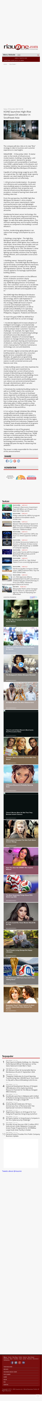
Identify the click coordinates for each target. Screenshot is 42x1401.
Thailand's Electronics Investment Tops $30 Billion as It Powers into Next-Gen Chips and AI (25, 509)
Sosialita (16, 1359)
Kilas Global (12, 64)
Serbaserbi (7, 1360)
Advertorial (7, 60)
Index (22, 60)
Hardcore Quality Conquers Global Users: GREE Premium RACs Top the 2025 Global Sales (26, 570)
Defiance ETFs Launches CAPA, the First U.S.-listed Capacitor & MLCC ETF (25, 536)
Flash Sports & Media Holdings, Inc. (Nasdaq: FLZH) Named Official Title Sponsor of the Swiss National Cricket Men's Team (22, 1064)
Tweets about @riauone (12, 1171)
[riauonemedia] (12, 1362)
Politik (20, 1357)
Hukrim (25, 1357)
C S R (19, 60)
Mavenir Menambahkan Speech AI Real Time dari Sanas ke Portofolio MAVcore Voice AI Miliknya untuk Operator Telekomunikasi (25, 526)
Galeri (12, 60)
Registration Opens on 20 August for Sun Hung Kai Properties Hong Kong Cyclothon (21, 1113)
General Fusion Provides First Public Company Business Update (23, 1135)
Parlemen (6, 1359)
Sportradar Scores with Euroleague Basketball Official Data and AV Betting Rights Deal (26, 554)
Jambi (24, 1359)
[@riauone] (16, 1362)
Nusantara (35, 1359)
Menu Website (9, 55)
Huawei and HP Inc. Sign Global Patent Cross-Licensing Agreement (25, 561)
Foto (16, 60)
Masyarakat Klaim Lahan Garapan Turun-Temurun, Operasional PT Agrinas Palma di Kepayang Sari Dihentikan (25, 591)
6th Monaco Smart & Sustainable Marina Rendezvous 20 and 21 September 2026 (21, 1071)
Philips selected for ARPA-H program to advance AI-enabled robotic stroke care (26, 517)
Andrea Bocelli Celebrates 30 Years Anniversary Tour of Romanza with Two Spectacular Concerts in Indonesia (20, 1106)
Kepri (11, 1359)
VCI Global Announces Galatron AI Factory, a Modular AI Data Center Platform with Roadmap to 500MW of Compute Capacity (25, 545)
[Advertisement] (21, 21)
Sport (20, 1359)
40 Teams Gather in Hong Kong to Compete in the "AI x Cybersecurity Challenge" (23, 1119)
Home (5, 64)
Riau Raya (15, 1357)
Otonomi (29, 1359)
